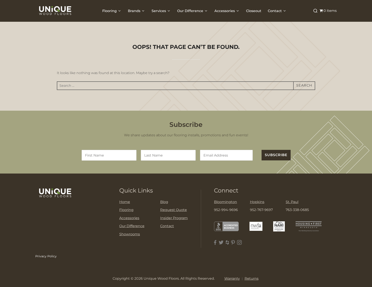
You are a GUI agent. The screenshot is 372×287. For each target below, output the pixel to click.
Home (124, 202)
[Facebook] (215, 242)
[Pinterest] (233, 242)
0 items (330, 11)
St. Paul (292, 202)
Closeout (253, 11)
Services (159, 11)
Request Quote (173, 210)
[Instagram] (239, 242)
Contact (275, 11)
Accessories (224, 11)
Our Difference (190, 11)
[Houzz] (227, 242)
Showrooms (129, 234)
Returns (252, 278)
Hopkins (257, 202)
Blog (164, 202)
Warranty (232, 278)
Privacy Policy (46, 256)
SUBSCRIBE (276, 155)
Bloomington (225, 202)
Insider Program (174, 218)
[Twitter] (221, 242)
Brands (134, 11)
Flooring (109, 11)
